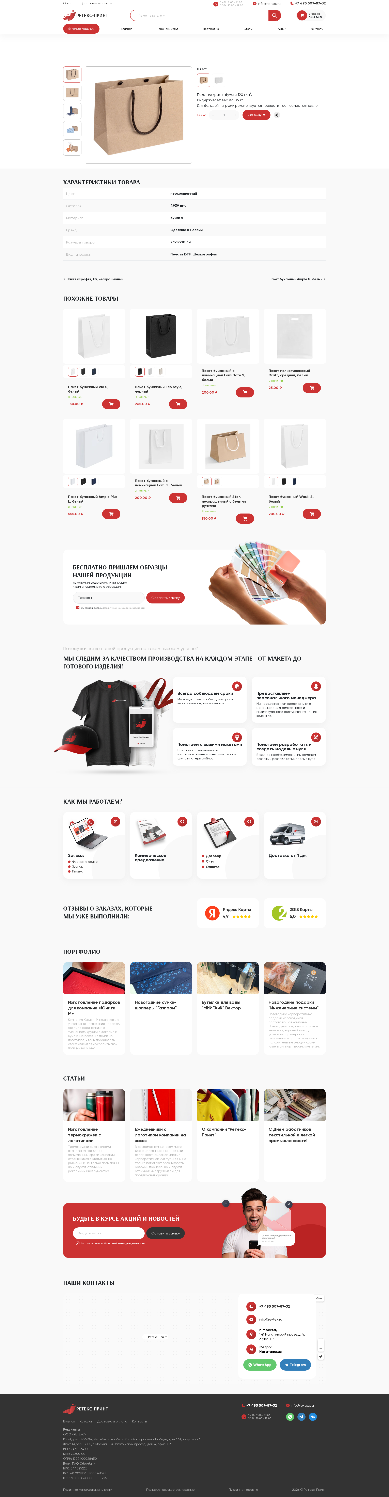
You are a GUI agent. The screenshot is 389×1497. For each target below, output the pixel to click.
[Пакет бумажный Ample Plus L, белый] (94, 446)
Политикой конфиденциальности (124, 607)
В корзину (254, 115)
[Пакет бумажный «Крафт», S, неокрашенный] (138, 115)
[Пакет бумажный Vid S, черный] (83, 372)
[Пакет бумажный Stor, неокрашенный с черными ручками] (217, 482)
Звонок (77, 866)
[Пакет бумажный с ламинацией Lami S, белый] (161, 446)
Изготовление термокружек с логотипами (84, 1134)
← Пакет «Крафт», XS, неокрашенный (93, 279)
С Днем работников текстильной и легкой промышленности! (292, 1134)
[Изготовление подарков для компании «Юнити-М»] (94, 978)
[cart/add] (111, 404)
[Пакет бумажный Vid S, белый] (94, 336)
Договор (213, 856)
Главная (126, 28)
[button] (81, 29)
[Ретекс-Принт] (85, 15)
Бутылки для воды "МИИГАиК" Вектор (221, 1005)
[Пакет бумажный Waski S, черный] (284, 482)
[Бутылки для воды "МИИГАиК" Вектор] (228, 978)
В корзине (314, 13)
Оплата (212, 867)
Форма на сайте (85, 862)
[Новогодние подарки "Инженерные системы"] (295, 978)
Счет (210, 861)
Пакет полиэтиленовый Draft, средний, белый (289, 373)
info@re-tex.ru (270, 1319)
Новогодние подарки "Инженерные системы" (293, 1005)
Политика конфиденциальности (87, 1490)
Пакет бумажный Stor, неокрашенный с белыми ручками (224, 501)
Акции (282, 28)
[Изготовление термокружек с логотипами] (94, 1104)
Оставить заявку (165, 598)
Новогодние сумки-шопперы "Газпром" (156, 1005)
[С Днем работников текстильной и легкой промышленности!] (295, 1104)
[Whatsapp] (290, 1417)
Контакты (317, 28)
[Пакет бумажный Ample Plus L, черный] (83, 482)
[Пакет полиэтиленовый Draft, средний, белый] (295, 336)
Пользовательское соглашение (170, 1490)
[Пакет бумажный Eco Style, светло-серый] (150, 372)
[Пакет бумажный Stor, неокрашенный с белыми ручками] (228, 446)
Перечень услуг (167, 28)
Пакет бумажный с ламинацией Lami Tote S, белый (223, 375)
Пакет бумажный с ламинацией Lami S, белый (158, 483)
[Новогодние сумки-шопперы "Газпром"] (161, 978)
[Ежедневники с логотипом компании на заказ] (161, 1104)
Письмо (77, 871)
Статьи (248, 28)
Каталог (84, 44)
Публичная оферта (243, 1490)
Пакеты (117, 44)
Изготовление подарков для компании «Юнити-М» (94, 1007)
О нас (67, 3)
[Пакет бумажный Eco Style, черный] (161, 336)
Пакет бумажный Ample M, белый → (297, 279)
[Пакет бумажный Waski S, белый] (295, 446)
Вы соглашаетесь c (113, 607)
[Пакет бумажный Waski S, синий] (294, 482)
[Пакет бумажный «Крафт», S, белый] (218, 80)
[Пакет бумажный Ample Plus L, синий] (94, 482)
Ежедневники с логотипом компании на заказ (160, 1134)
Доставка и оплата (97, 3)
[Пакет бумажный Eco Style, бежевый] (161, 372)
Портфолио (211, 28)
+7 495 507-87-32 (274, 1306)
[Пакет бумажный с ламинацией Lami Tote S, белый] (228, 336)
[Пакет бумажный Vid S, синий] (94, 372)
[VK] (313, 1417)
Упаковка (101, 44)
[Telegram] (301, 1417)
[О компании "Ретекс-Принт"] (228, 1104)
